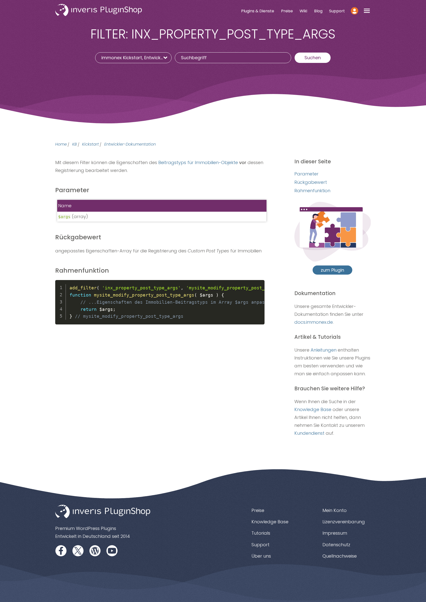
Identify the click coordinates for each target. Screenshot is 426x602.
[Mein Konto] (354, 11)
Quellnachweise (339, 556)
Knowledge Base (312, 409)
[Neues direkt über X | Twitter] (78, 550)
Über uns (261, 556)
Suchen (312, 58)
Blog (318, 11)
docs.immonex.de (313, 322)
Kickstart (90, 144)
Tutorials (260, 533)
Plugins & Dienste (257, 11)
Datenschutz (336, 545)
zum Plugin (332, 270)
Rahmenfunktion (312, 191)
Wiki (303, 11)
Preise (287, 11)
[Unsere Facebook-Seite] (61, 550)
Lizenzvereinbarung (343, 522)
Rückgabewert (310, 182)
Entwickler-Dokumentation (130, 144)
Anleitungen (324, 350)
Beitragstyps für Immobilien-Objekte (198, 162)
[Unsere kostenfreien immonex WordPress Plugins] (95, 550)
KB (74, 144)
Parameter (306, 174)
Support (337, 11)
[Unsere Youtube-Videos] (112, 550)
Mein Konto (334, 510)
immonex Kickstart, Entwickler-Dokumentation (136, 58)
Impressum (334, 533)
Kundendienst (309, 433)
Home (61, 144)
